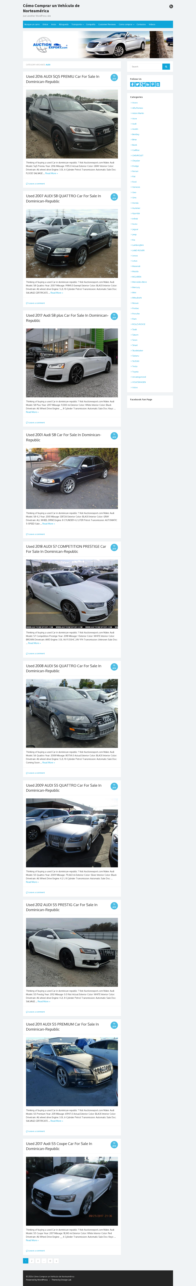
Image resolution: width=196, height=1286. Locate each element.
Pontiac (135, 308)
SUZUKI (135, 361)
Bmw (134, 139)
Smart (135, 345)
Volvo (135, 387)
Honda (135, 203)
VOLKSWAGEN (139, 382)
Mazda (135, 271)
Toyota (135, 371)
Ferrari (135, 171)
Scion (134, 340)
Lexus (135, 255)
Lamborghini (138, 245)
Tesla (134, 366)
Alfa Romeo (137, 108)
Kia (133, 240)
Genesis (136, 187)
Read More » (51, 173)
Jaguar (135, 229)
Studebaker (137, 350)
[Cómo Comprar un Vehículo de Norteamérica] (98, 44)
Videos (152, 24)
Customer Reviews (107, 24)
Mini (134, 292)
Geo (134, 192)
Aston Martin (138, 113)
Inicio (53, 24)
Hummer (136, 208)
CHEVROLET (137, 155)
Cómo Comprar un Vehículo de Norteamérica (51, 8)
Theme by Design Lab (61, 1279)
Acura (135, 102)
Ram (134, 319)
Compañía (90, 24)
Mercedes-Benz (139, 282)
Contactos (141, 24)
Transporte (77, 24)
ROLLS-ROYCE (138, 324)
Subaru (135, 355)
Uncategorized (139, 377)
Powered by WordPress (37, 1279)
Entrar (45, 24)
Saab (134, 329)
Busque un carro (32, 24)
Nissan (135, 303)
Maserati (136, 266)
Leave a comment (36, 183)
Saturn (135, 335)
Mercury (136, 287)
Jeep (134, 234)
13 (50, 1261)
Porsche (136, 313)
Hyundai (136, 213)
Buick (134, 145)
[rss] (171, 6)
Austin (135, 129)
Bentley (135, 134)
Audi (134, 124)
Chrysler (136, 160)
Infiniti (135, 218)
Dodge (135, 166)
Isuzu (134, 224)
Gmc (134, 197)
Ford (134, 182)
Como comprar (125, 24)
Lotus (134, 261)
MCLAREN (136, 276)
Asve (134, 118)
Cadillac (135, 150)
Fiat (133, 176)
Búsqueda (63, 24)
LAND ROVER (138, 250)
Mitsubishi (137, 297)
